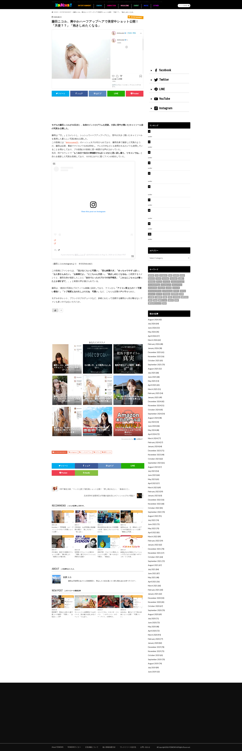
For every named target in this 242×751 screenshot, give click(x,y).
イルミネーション (178, 282)
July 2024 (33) (153, 422)
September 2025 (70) (156, 364)
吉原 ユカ (67, 577)
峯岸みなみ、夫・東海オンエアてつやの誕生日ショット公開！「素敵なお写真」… (131, 529)
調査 (176, 300)
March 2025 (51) (154, 389)
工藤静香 (158, 297)
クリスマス (152, 288)
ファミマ (176, 288)
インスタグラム (86, 452)
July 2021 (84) (153, 569)
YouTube (164, 98)
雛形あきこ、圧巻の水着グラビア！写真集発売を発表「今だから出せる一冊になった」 (170, 143)
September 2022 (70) (156, 512)
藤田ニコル (79, 255)
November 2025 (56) (156, 356)
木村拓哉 (177, 297)
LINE (162, 89)
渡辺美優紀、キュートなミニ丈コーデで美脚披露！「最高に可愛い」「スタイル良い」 (170, 201)
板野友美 (185, 297)
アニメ (159, 282)
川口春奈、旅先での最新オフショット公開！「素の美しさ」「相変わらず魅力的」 (62, 554)
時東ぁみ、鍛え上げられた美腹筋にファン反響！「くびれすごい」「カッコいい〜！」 (169, 164)
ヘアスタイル (167, 291)
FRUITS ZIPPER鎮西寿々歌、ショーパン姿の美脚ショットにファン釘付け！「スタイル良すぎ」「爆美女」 (171, 189)
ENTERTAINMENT (84, 6)
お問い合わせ (145, 747)
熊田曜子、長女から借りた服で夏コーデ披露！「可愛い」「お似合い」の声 (62, 614)
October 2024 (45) (155, 410)
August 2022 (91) (155, 516)
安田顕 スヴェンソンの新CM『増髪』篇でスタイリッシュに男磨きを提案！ (85, 554)
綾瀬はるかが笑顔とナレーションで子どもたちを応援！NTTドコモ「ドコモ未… (131, 554)
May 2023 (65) (153, 479)
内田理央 (175, 294)
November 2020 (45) (156, 602)
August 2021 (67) (155, 565)
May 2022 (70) (153, 528)
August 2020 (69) (155, 614)
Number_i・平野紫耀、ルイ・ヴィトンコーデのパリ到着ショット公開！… (62, 529)
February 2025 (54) (155, 393)
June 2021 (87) (154, 573)
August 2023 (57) (155, 467)
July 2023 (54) (153, 471)
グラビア (161, 288)
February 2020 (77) (155, 639)
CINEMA (99, 6)
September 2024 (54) (156, 414)
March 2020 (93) (154, 635)
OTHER (156, 6)
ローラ (159, 294)
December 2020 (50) (156, 598)
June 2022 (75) (154, 524)
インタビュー (165, 285)
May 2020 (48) (153, 627)
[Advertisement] (97, 112)
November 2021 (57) (156, 553)
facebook (165, 70)
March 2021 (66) (154, 586)
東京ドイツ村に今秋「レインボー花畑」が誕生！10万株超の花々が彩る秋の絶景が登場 (169, 153)
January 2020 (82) (155, 643)
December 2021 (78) (156, 549)
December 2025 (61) (156, 352)
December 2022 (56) (156, 500)
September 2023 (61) (156, 463)
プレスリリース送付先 (128, 747)
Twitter (164, 79)
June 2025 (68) (154, 377)
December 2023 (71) (156, 451)
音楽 (164, 303)
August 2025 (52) (155, 369)
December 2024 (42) (156, 401)
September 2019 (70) (156, 659)
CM (157, 275)
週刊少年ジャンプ (155, 303)
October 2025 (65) (155, 360)
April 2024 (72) (154, 434)
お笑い (181, 278)
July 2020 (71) (153, 618)
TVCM (158, 278)
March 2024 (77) (154, 438)
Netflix (176, 275)
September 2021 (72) (156, 561)
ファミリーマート (155, 291)
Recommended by (127, 439)
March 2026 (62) (154, 340)
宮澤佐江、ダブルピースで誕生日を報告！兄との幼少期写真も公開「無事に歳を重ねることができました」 (170, 213)
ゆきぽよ (152, 282)
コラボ (168, 288)
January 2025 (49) (155, 397)
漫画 (150, 300)
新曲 (164, 297)
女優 (181, 294)
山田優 (151, 297)
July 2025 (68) (153, 373)
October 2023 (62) (155, 459)
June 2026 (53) (154, 328)
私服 (155, 300)
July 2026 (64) (153, 324)
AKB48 (151, 275)
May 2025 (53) (153, 381)
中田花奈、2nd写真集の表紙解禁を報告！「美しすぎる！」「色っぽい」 (85, 529)
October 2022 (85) (155, 508)
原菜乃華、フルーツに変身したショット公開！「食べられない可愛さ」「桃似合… (108, 554)
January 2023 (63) (155, 496)
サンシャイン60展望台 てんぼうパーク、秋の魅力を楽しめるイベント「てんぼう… (85, 614)
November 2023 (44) (156, 455)
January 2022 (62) (155, 545)
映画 (170, 297)
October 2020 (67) (155, 606)
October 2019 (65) (155, 655)
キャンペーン (177, 285)
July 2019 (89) (153, 667)
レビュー (152, 294)
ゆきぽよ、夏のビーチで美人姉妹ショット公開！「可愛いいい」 (131, 614)
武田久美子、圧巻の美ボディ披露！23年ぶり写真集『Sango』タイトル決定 (170, 235)
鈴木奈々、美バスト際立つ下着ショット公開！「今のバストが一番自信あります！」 (170, 224)
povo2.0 (151, 278)
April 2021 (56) (154, 582)
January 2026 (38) (155, 348)
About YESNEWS (57, 747)
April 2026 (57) (154, 336)
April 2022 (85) (154, 532)
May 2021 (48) (153, 577)
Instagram (73, 452)
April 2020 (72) (154, 631)
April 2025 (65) (154, 385)
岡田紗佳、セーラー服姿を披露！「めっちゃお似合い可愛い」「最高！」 (170, 132)
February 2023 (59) (155, 491)
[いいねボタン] (55, 310)
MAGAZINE (125, 6)
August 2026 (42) (155, 320)
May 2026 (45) (153, 332)
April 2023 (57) (154, 483)
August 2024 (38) (155, 418)
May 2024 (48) (153, 430)
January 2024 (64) (155, 446)
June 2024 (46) (154, 426)
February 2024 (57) (155, 442)
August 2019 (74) (155, 663)
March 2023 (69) (154, 487)
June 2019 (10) (154, 672)
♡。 (56, 250)
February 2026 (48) (155, 344)
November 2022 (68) (156, 504)
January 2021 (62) (155, 594)
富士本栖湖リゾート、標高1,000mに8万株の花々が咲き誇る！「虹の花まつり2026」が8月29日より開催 (171, 176)
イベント (166, 282)
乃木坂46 (166, 294)
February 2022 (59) (155, 541)
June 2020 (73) (154, 622)
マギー (176, 291)
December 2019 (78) (156, 647)
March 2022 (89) (154, 536)
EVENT (136, 6)
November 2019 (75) (156, 651)
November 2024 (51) (156, 405)
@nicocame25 (72, 142)
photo (182, 275)
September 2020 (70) (156, 610)
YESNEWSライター (74, 747)
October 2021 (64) (155, 557)
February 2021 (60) (155, 590)
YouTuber (173, 278)
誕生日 (171, 300)
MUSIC (146, 6)
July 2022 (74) (153, 520)
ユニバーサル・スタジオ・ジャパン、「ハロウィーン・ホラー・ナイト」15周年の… (108, 614)
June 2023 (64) (154, 475)
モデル (97, 452)
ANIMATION (111, 6)
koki (170, 275)
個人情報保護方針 (109, 747)
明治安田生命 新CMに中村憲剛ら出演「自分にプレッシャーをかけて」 (108, 529)
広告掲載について (91, 747)
